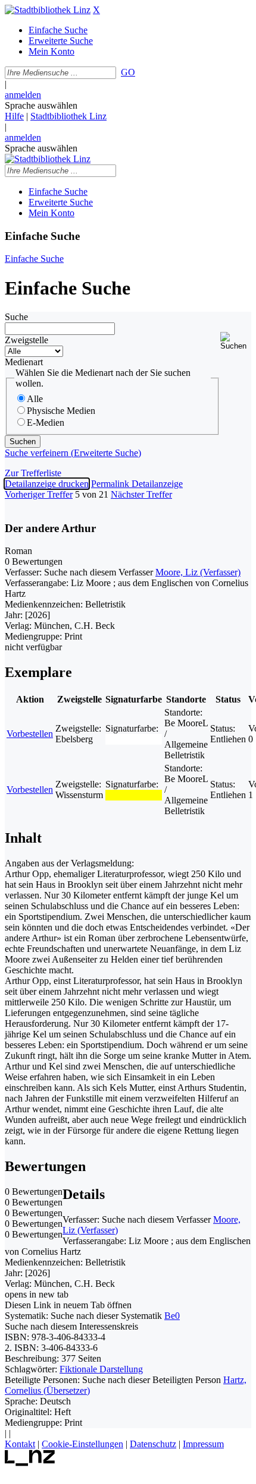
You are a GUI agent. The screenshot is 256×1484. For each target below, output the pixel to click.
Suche (16, 317)
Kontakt (20, 1444)
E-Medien (45, 422)
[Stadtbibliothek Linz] (47, 10)
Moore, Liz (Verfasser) (198, 572)
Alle (35, 399)
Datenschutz (153, 1444)
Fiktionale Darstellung (101, 1369)
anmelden (23, 95)
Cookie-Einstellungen (82, 1444)
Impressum (203, 1444)
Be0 (172, 1316)
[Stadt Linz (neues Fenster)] (30, 1463)
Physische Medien (61, 411)
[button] (235, 341)
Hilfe (14, 116)
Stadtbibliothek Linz (68, 116)
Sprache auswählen (41, 105)
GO (128, 72)
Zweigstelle (26, 340)
